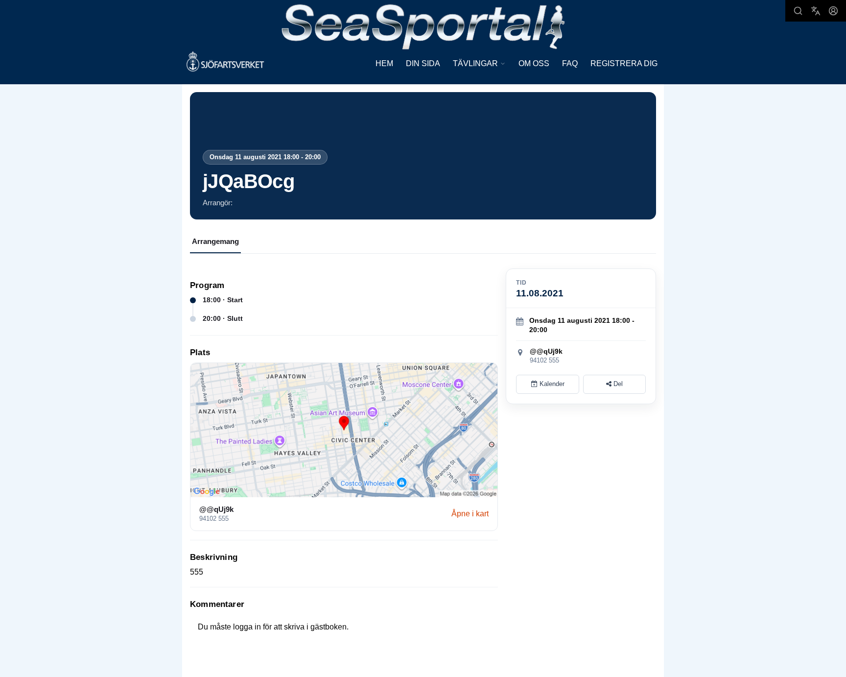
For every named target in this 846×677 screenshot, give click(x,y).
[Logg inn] (833, 11)
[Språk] (815, 11)
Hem (384, 63)
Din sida (423, 63)
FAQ (570, 63)
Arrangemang (215, 241)
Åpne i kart (470, 513)
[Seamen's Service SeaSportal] (423, 25)
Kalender (551, 383)
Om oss (533, 63)
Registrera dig (624, 63)
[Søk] (798, 11)
